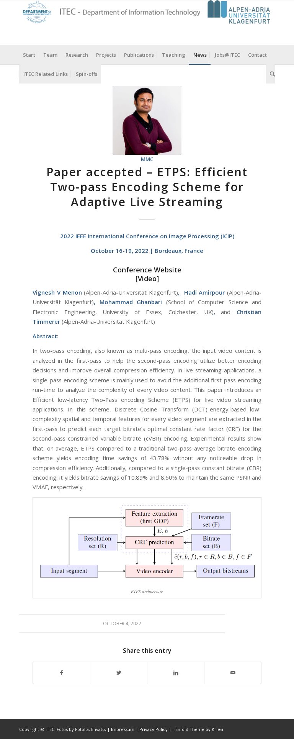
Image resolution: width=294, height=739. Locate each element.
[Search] (270, 74)
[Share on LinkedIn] (175, 672)
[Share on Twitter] (118, 672)
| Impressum (121, 729)
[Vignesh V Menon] (147, 120)
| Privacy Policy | (154, 729)
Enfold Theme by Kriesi (199, 729)
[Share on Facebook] (61, 672)
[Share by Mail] (232, 672)
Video (147, 278)
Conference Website (147, 269)
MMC (147, 159)
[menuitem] (29, 54)
